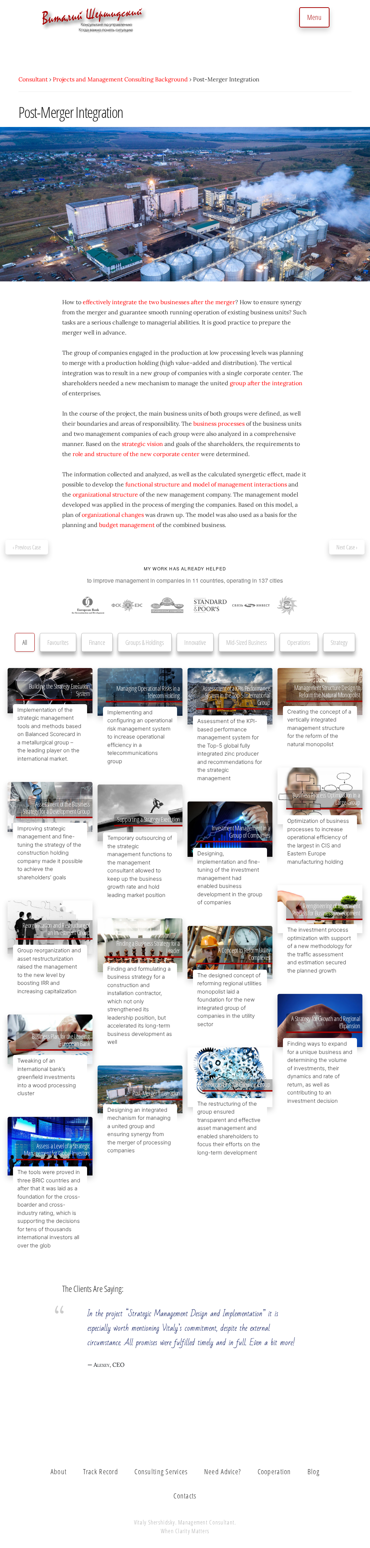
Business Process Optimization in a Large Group (326, 799)
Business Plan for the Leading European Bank (61, 1040)
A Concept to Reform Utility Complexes (244, 954)
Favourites (58, 642)
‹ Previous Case (27, 547)
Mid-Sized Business (246, 642)
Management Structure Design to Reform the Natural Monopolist (327, 691)
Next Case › (346, 547)
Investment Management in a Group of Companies (241, 831)
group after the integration (266, 383)
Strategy (339, 642)
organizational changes (113, 514)
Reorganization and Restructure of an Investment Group (56, 929)
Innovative (195, 642)
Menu (314, 17)
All (24, 642)
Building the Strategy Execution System (59, 690)
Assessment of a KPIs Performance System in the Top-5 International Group (236, 695)
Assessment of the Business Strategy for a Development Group (56, 808)
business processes (219, 423)
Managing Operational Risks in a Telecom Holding (148, 692)
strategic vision (142, 443)
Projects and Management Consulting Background (120, 79)
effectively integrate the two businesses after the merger (159, 302)
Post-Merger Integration (156, 1093)
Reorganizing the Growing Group (237, 1084)
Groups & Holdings (144, 642)
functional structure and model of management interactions (206, 484)
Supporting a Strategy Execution (148, 819)
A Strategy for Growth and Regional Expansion (325, 1022)
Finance (97, 642)
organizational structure (105, 494)
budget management (127, 524)
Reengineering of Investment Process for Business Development (326, 909)
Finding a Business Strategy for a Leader (148, 947)
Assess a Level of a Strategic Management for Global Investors (57, 1149)
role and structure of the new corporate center (136, 454)
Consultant (33, 79)
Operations (298, 642)
